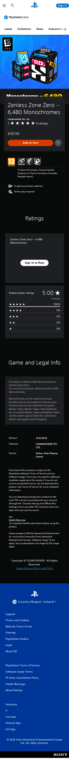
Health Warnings (17, 520)
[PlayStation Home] (34, 5)
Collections (24, 29)
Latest (8, 29)
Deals (39, 29)
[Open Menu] (4, 5)
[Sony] (60, 757)
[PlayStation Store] (17, 17)
